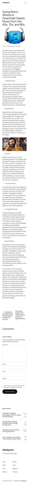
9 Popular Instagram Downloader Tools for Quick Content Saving (11, 414)
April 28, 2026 (25, 430)
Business (18, 46)
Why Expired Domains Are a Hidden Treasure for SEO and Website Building (20, 314)
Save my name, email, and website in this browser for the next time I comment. (14, 386)
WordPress (24, 480)
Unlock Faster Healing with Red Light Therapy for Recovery (10, 423)
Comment (5, 344)
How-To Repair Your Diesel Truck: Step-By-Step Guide (11, 438)
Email (4, 371)
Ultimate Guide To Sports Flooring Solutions (10, 430)
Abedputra (6, 3)
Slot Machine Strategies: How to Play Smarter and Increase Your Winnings (7, 315)
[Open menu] (26, 3)
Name (4, 364)
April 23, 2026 (25, 438)
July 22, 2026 (25, 423)
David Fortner (11, 46)
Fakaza (17, 69)
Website (4, 378)
